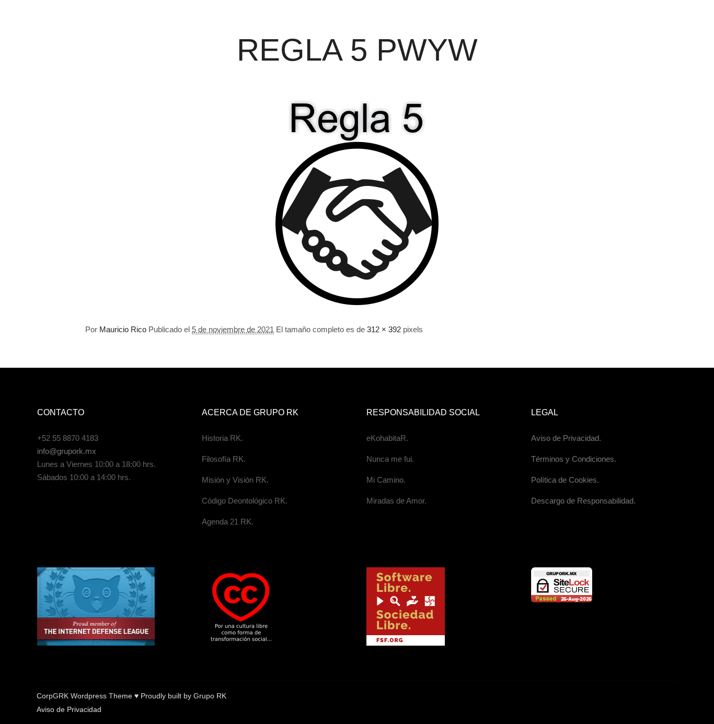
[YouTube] (670, 696)
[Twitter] (639, 696)
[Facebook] (592, 696)
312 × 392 (384, 329)
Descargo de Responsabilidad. (583, 500)
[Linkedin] (623, 696)
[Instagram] (608, 696)
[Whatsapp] (655, 696)
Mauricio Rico (122, 329)
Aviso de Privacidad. (566, 438)
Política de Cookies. (565, 479)
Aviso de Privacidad (69, 709)
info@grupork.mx (66, 451)
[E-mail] (576, 696)
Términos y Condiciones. (573, 458)
